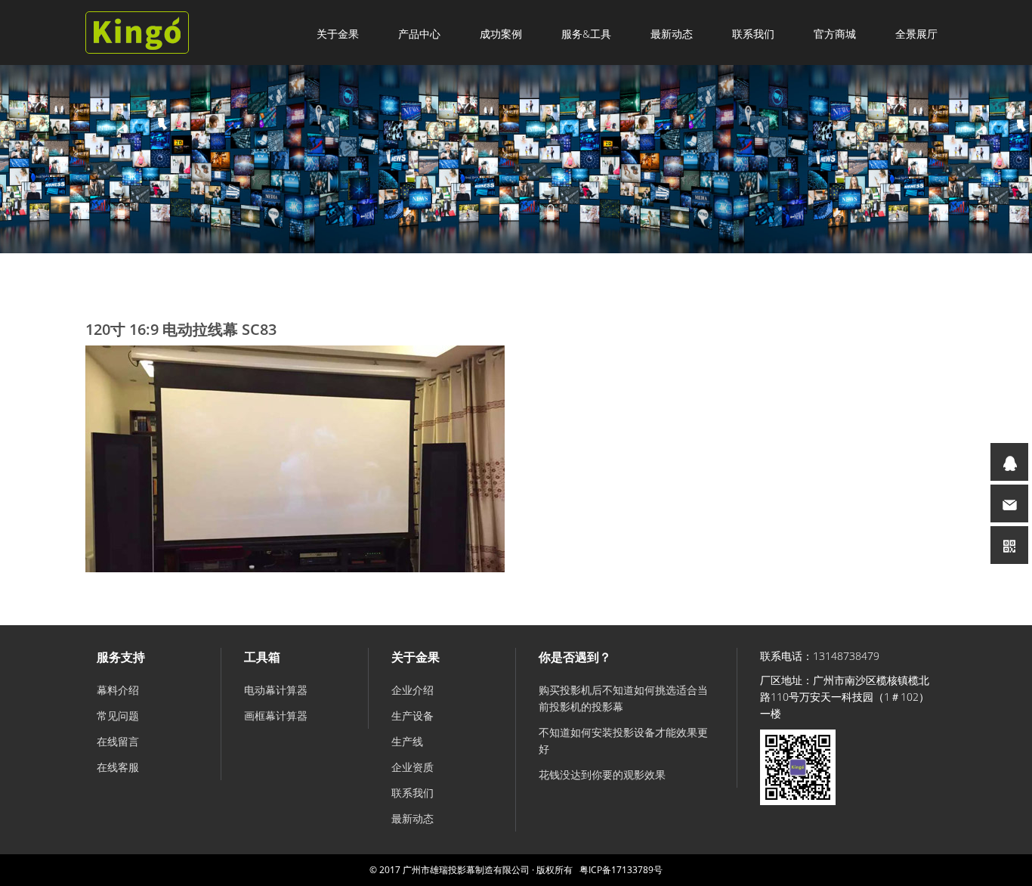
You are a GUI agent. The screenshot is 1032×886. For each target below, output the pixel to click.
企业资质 (412, 767)
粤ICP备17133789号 (621, 869)
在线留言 (118, 741)
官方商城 (835, 33)
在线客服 (118, 767)
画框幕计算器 (275, 715)
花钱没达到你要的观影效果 (602, 774)
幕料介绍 (118, 690)
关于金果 (338, 33)
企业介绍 (412, 690)
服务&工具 (586, 33)
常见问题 (118, 715)
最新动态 (671, 33)
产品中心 (419, 33)
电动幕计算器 (275, 690)
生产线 (407, 741)
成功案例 (501, 33)
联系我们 (753, 33)
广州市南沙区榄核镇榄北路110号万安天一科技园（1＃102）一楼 (844, 696)
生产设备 (412, 715)
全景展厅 (916, 33)
